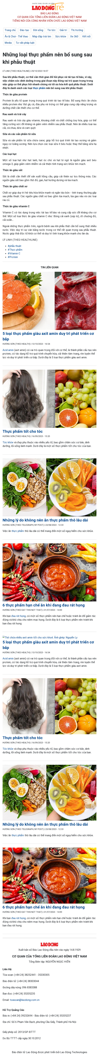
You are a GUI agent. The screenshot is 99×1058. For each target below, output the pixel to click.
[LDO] (49, 301)
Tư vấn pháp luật (25, 42)
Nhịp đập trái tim (41, 36)
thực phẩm (39, 88)
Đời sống (38, 30)
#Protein (13, 257)
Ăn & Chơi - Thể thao (16, 36)
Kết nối (86, 36)
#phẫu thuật (14, 246)
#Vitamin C (14, 253)
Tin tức (51, 30)
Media (8, 42)
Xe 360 (74, 36)
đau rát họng (18, 616)
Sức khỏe (60, 36)
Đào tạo (24, 30)
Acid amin (8, 350)
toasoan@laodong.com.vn (24, 999)
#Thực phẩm (15, 249)
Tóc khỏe (8, 442)
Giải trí (63, 30)
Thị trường (77, 30)
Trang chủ (10, 30)
